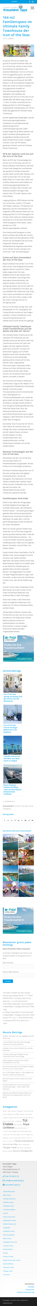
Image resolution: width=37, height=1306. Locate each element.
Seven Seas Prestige (22, 1131)
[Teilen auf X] (8, 820)
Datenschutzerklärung (25, 1292)
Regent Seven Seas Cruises (11, 1260)
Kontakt (14, 1)
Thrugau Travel (12, 1117)
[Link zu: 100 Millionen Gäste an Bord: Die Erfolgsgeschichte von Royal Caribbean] (10, 889)
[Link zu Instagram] (32, 1)
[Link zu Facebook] (29, 1)
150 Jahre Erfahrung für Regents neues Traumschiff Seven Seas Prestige (15, 1055)
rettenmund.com (7, 1303)
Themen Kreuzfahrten (24, 1141)
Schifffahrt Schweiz (19, 1114)
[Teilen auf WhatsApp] (11, 820)
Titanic (13, 1121)
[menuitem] (14, 1)
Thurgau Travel (9, 1147)
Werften (5, 1151)
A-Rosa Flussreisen (9, 1191)
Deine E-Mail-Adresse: (11, 972)
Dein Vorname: (8, 963)
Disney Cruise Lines (9, 1217)
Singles (18, 1134)
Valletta (10, 1151)
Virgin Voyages (12, 1131)
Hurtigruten (6, 1228)
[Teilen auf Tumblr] (22, 820)
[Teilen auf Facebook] (4, 820)
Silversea (10, 1141)
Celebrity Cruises (8, 1202)
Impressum (29, 1289)
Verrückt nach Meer (10, 1144)
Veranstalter (18, 1121)
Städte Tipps (10, 1114)
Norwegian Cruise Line (10, 1242)
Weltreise (16, 1151)
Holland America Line (9, 1224)
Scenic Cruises (6, 1121)
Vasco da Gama (12, 1111)
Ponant (5, 1253)
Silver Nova (20, 1148)
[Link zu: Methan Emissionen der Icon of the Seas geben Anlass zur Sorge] (26, 873)
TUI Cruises (6, 1275)
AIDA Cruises (7, 1195)
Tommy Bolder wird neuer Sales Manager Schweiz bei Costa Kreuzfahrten (16, 1043)
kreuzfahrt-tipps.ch (12, 1185)
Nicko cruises (7, 1238)
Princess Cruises (8, 1256)
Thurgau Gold (29, 1134)
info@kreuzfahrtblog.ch (15, 1180)
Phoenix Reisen (8, 1249)
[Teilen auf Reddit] (29, 820)
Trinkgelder (20, 1111)
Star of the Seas (11, 1134)
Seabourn (30, 1117)
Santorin (5, 1111)
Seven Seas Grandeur (21, 1128)
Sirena (20, 1144)
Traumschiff (28, 1114)
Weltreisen (6, 1138)
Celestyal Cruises (8, 1206)
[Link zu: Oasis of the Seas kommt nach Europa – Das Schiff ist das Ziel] (26, 889)
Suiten (23, 1138)
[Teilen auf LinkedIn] (18, 820)
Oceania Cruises (8, 1246)
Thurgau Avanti (17, 1138)
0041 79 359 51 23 (12, 1176)
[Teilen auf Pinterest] (15, 820)
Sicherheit (19, 1117)
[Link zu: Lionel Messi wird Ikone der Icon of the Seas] (26, 842)
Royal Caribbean (8, 39)
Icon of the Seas (21, 806)
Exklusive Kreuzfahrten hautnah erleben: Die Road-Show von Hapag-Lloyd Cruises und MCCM (17, 1095)
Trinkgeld (5, 1117)
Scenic (11, 1138)
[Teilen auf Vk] (25, 820)
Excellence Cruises (9, 1231)
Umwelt (22, 1134)
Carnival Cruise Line (9, 1199)
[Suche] (27, 8)
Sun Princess (27, 1111)
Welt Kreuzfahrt (18, 1124)
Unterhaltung (27, 1148)
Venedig (25, 1117)
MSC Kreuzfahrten (9, 1235)
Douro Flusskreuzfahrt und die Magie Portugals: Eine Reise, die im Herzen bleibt (18, 1067)
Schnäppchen (26, 1151)
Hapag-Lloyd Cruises (9, 1220)
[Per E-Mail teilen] (32, 820)
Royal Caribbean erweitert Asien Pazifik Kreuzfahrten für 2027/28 (15, 1061)
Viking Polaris (26, 1144)
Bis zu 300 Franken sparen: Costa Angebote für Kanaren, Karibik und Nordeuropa (18, 1074)
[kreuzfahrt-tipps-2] (15, 8)
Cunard (5, 1213)
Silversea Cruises (8, 1267)
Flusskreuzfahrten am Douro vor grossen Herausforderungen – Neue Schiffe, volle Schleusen (16, 1087)
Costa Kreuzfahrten (9, 1210)
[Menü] (31, 8)
